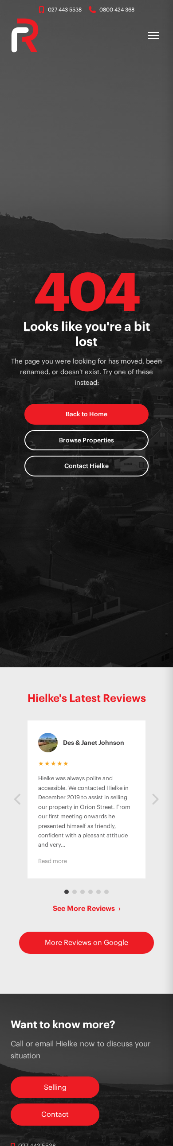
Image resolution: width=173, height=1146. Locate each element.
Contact (55, 1114)
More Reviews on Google (86, 942)
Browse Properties (86, 440)
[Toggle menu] (153, 35)
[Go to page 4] (90, 892)
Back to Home (86, 414)
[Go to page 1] (66, 892)
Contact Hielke (86, 466)
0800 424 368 (116, 9)
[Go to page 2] (74, 892)
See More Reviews (87, 908)
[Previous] (18, 799)
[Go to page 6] (106, 892)
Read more (52, 861)
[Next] (154, 799)
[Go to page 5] (98, 892)
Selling (55, 1087)
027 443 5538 (65, 9)
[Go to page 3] (82, 892)
